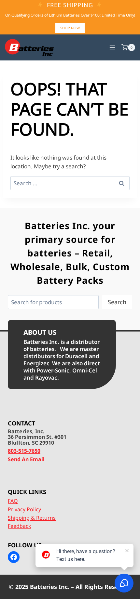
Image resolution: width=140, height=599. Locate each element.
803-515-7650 (24, 450)
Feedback (19, 525)
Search (117, 302)
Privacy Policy (24, 509)
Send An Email (26, 459)
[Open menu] (112, 47)
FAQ (13, 500)
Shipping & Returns (32, 517)
